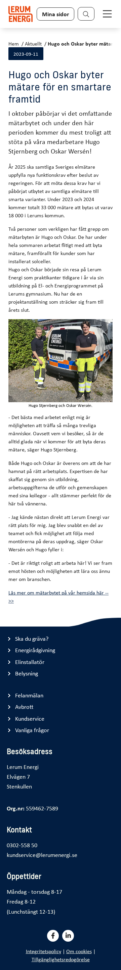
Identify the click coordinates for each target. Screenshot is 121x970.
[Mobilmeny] (107, 14)
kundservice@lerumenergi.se (42, 855)
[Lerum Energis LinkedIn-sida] (68, 936)
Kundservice (29, 718)
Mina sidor (55, 14)
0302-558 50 (22, 845)
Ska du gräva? (31, 638)
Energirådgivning (35, 650)
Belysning (26, 673)
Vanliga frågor (32, 730)
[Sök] (86, 14)
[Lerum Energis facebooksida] (53, 936)
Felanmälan (29, 695)
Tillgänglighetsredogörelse (61, 959)
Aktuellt (33, 43)
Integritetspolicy (43, 951)
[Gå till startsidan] (20, 14)
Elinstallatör (29, 662)
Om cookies (79, 951)
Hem (13, 43)
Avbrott (24, 707)
